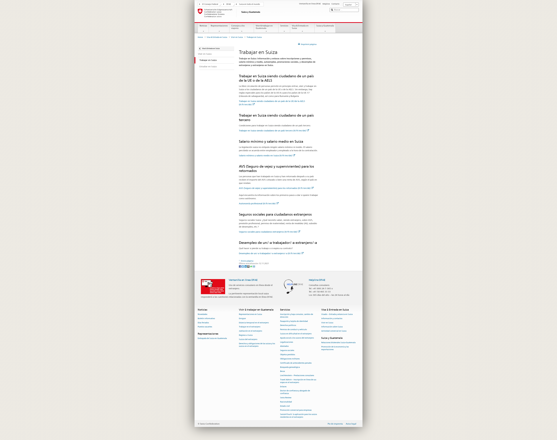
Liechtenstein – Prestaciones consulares (297, 375)
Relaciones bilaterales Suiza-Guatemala (338, 343)
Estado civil (285, 406)
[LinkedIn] (245, 266)
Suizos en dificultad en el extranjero (296, 334)
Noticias (203, 26)
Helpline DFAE (317, 279)
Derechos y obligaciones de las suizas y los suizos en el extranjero (257, 344)
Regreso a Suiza (246, 335)
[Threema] (248, 266)
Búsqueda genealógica (290, 367)
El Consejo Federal (210, 4)
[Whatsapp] (251, 266)
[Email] (254, 266)
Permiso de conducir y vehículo (293, 329)
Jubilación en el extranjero (250, 331)
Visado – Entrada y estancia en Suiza (337, 314)
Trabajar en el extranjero (249, 327)
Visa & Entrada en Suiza (300, 27)
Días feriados (203, 323)
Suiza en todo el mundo (249, 4)
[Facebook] (240, 266)
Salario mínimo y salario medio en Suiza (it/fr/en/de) (265, 155)
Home (200, 37)
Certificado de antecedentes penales (296, 363)
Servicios (284, 26)
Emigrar (242, 318)
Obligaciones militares (290, 359)
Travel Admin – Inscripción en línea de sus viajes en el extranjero (298, 381)
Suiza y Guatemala (325, 26)
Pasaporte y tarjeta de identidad (294, 321)
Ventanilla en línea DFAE (243, 279)
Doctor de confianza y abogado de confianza (295, 392)
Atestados (284, 346)
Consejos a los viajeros (238, 27)
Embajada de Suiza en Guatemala (212, 338)
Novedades (202, 314)
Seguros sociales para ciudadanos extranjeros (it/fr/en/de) (268, 231)
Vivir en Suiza (237, 37)
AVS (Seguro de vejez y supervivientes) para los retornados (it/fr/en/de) (274, 188)
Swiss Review (285, 398)
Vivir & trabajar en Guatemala (264, 27)
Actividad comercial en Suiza (333, 331)
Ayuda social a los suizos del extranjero (297, 338)
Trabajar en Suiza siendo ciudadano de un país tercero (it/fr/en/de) (272, 130)
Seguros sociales (287, 350)
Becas (282, 371)
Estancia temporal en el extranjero (254, 323)
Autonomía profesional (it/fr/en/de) (257, 203)
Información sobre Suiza (332, 327)
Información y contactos (331, 318)
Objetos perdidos (287, 354)
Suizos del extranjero (248, 339)
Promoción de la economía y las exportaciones (335, 348)
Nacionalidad (286, 402)
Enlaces (283, 386)
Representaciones (219, 26)
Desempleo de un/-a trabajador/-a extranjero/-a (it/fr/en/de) (269, 253)
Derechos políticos (288, 325)
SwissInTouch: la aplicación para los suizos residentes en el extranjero (298, 415)
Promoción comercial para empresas (296, 410)
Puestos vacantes (205, 327)
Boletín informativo (206, 318)
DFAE (228, 4)
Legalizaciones (286, 342)
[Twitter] (243, 266)
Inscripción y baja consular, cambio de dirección (296, 315)
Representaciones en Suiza (250, 314)
